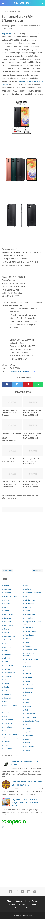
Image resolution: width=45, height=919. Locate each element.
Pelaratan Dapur (31, 649)
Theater (28, 728)
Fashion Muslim (10, 672)
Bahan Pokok (9, 614)
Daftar (6, 651)
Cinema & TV (9, 647)
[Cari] (41, 3)
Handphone (8, 694)
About (9, 901)
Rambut (28, 674)
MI (26, 596)
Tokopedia (22, 371)
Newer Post (7, 570)
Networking (29, 618)
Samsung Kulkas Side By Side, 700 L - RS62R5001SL (32, 461)
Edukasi (7, 658)
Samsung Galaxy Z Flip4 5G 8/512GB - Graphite (9, 412)
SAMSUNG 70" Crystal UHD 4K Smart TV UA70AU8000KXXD (32, 435)
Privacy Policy (31, 901)
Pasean (28, 639)
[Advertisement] (22, 860)
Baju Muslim (8, 625)
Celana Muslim (9, 640)
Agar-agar (7, 589)
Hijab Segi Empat (10, 705)
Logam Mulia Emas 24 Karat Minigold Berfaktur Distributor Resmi (24, 802)
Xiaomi (27, 750)
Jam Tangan (8, 720)
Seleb (27, 703)
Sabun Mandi (30, 688)
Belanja (6, 629)
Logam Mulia (8, 749)
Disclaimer (11, 904)
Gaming (7, 687)
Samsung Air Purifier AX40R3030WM (10, 460)
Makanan (28, 589)
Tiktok (27, 908)
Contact (18, 901)
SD (26, 695)
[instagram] (16, 892)
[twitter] (17, 384)
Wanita (27, 743)
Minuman (28, 607)
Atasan (6, 611)
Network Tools (30, 614)
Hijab (5, 701)
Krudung (7, 741)
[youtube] (35, 892)
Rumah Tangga (30, 685)
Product (28, 666)
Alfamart (7, 600)
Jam (5, 716)
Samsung (28, 692)
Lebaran (7, 745)
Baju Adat (7, 618)
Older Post (37, 570)
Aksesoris (7, 593)
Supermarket (30, 714)
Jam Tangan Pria (10, 723)
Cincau (6, 643)
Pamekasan (29, 635)
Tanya (27, 724)
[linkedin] (28, 892)
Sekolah (28, 699)
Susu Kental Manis (32, 721)
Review (27, 681)
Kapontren (7, 34)
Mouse (27, 611)
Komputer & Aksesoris (12, 734)
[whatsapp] (38, 384)
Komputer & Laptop (11, 738)
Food (6, 680)
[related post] (12, 401)
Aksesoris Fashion (11, 596)
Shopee (13, 371)
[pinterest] (28, 384)
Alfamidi (7, 603)
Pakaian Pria (29, 628)
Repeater (28, 677)
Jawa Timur (8, 727)
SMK (26, 710)
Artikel (6, 607)
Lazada (18, 908)
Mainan (27, 585)
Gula (5, 691)
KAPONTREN (22, 3)
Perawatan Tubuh (31, 659)
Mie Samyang (30, 600)
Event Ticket (8, 665)
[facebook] (7, 384)
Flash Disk (8, 676)
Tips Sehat (29, 732)
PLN (26, 663)
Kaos (5, 731)
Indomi (6, 712)
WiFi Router (29, 746)
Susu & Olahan (30, 717)
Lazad (31, 371)
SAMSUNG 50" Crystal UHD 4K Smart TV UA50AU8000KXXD (11, 484)
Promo (27, 670)
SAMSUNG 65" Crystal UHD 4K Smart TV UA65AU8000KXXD (32, 412)
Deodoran (7, 654)
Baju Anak (7, 622)
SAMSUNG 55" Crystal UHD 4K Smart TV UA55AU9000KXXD (32, 484)
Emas (6, 662)
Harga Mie (8, 698)
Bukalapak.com (9, 636)
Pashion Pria (29, 642)
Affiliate (6, 585)
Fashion (7, 669)
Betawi (6, 632)
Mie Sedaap (29, 603)
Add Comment (9, 28)
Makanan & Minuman (33, 593)
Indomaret (7, 709)
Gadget (6, 683)
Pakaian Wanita (31, 631)
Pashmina (28, 646)
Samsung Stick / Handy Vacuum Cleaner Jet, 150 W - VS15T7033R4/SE (11, 436)
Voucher (28, 739)
